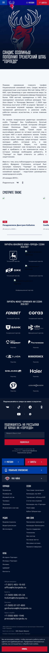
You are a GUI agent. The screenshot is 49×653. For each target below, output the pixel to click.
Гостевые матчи (32, 540)
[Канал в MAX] (30, 414)
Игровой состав (8, 497)
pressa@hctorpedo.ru (16, 618)
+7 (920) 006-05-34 (15, 595)
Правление (7, 490)
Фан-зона (30, 517)
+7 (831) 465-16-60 (15, 584)
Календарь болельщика (35, 525)
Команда (6, 486)
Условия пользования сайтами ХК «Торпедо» (16, 633)
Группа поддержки (33, 529)
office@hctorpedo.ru (15, 587)
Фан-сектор (30, 536)
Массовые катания (33, 543)
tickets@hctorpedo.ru (16, 597)
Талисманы (30, 532)
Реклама (6, 564)
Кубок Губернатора (33, 511)
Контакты (6, 571)
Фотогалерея (7, 529)
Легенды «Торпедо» (10, 561)
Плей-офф (30, 508)
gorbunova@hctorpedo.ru (18, 608)
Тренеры (6, 501)
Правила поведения (33, 547)
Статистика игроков (34, 501)
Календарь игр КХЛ (33, 494)
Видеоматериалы (9, 522)
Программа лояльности (35, 522)
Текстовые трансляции (35, 490)
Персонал (6, 504)
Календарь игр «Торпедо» (36, 504)
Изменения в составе (11, 508)
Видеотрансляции (9, 525)
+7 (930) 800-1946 (14, 615)
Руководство (7, 494)
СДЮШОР (6, 568)
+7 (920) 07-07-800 (15, 605)
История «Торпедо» (10, 557)
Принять (24, 649)
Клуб (4, 553)
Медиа (5, 517)
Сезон (28, 486)
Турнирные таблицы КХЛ (35, 497)
